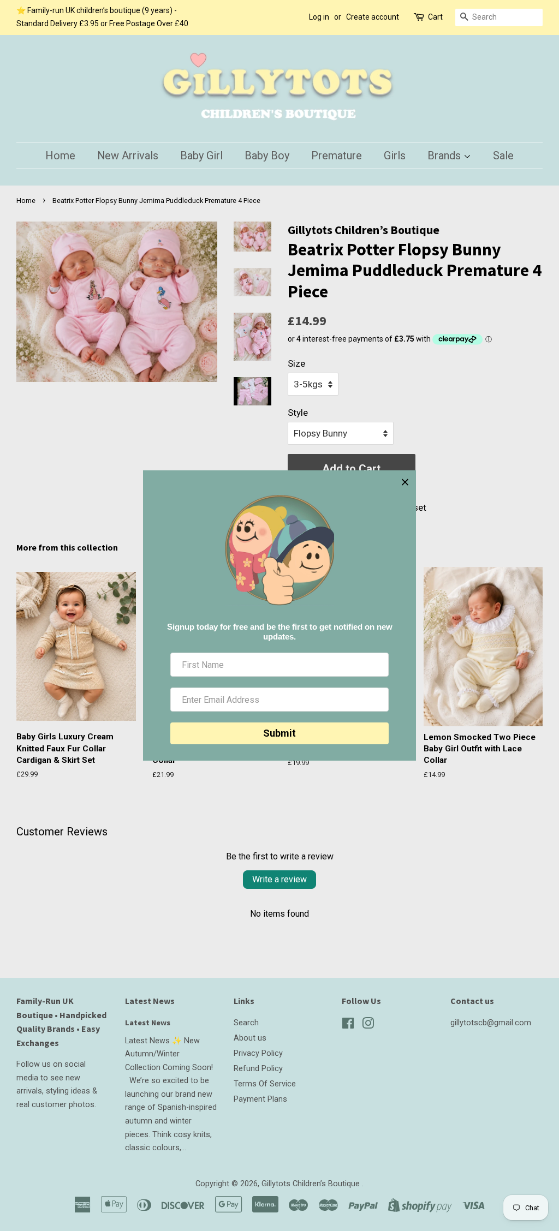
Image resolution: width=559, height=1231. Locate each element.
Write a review (279, 879)
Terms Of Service (265, 1084)
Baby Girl (201, 155)
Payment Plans (260, 1099)
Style (298, 412)
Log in (319, 17)
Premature (336, 155)
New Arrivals (127, 155)
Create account (372, 17)
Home (60, 155)
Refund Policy (258, 1068)
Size (296, 363)
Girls (395, 155)
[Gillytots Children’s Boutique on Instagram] (368, 1025)
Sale (503, 155)
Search (246, 1022)
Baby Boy (267, 155)
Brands (445, 155)
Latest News (150, 1000)
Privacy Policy (258, 1053)
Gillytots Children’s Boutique (311, 1183)
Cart (435, 17)
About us (250, 1038)
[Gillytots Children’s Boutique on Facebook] (348, 1025)
